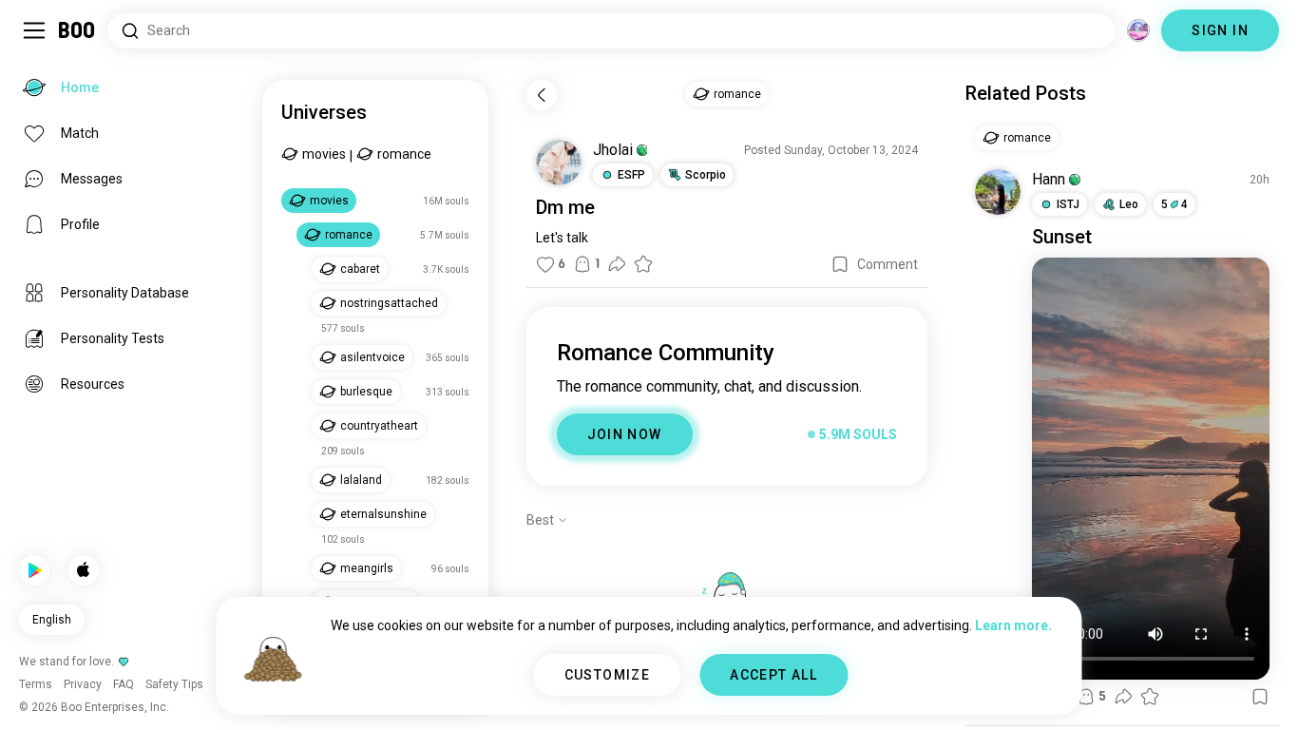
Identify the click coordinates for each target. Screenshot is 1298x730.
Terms (680, 692)
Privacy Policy (759, 692)
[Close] (41, 41)
